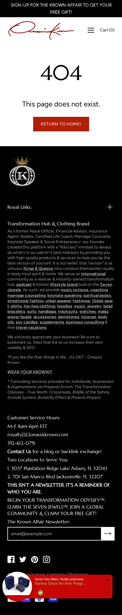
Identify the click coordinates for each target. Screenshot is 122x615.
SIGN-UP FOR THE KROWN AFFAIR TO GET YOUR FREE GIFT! (61, 8)
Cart (107, 30)
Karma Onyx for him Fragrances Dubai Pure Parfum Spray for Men (61, 583)
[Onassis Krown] (41, 30)
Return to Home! (61, 124)
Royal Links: (19, 207)
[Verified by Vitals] (40, 592)
